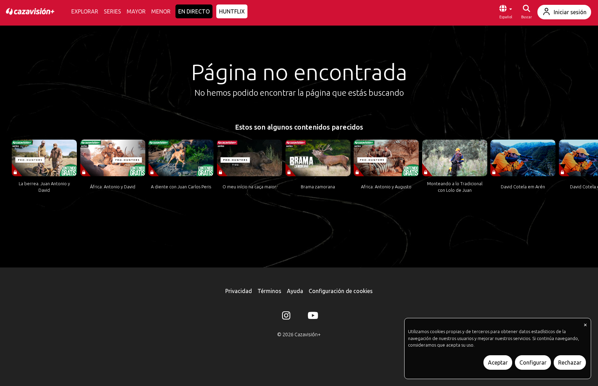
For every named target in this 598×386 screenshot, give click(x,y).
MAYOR (136, 11)
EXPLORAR (84, 11)
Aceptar (498, 362)
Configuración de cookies (341, 291)
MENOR (161, 11)
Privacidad (238, 291)
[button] (506, 12)
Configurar (532, 362)
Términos (269, 291)
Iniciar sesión (570, 12)
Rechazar (569, 362)
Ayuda (295, 291)
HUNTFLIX (232, 11)
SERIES (112, 11)
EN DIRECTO (194, 11)
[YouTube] (312, 316)
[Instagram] (286, 316)
